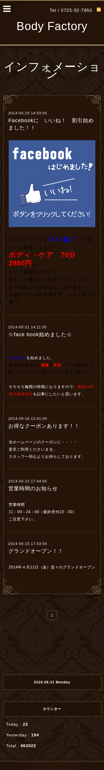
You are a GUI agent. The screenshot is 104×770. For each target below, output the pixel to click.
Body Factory (52, 26)
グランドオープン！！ (35, 551)
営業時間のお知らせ (33, 488)
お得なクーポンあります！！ (44, 426)
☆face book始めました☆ (40, 334)
